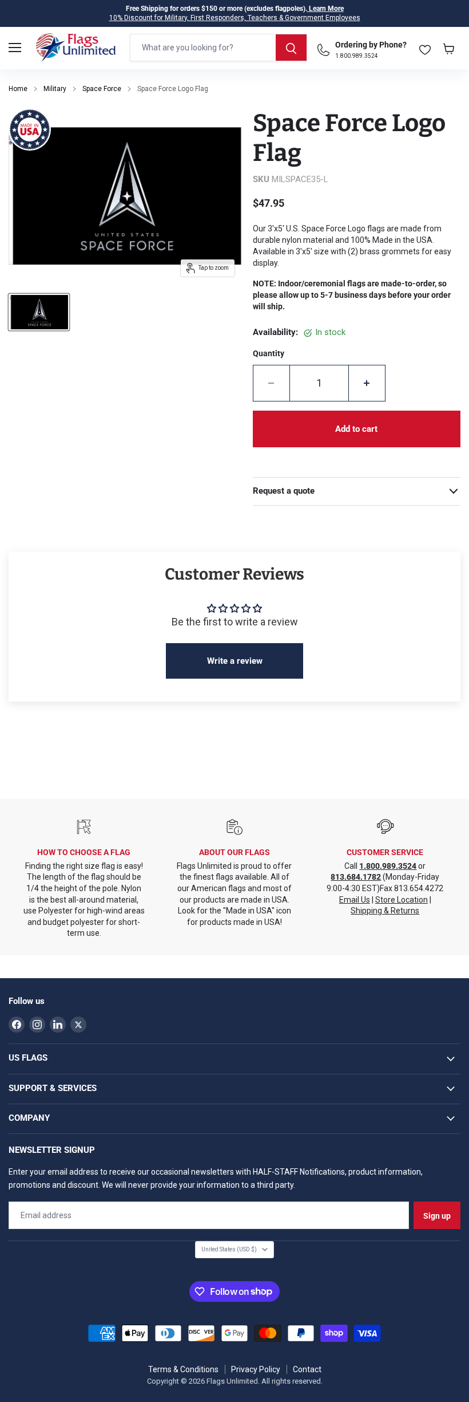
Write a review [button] (235, 661)
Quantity (268, 353)
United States (229, 1249)
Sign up (437, 1215)
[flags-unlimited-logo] (75, 47)
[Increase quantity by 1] (367, 383)
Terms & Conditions (183, 1369)
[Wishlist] (425, 47)
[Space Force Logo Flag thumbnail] (39, 312)
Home (18, 89)
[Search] (291, 47)
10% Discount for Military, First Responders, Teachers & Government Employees (234, 18)
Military (54, 89)
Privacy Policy (255, 1369)
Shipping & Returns (385, 910)
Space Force (101, 89)
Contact (307, 1369)
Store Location (401, 899)
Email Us (354, 899)
